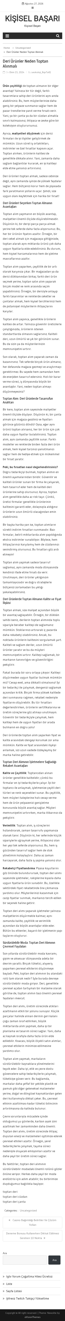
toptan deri (10, 1191)
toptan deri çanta (14, 1201)
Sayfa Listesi (14, 1291)
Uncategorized (28, 1210)
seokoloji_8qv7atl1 (41, 72)
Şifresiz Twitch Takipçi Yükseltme (27, 1298)
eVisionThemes (33, 1317)
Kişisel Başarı (32, 18)
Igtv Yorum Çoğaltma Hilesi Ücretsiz (29, 1276)
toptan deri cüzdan (15, 1196)
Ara (5, 1253)
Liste (9, 1284)
